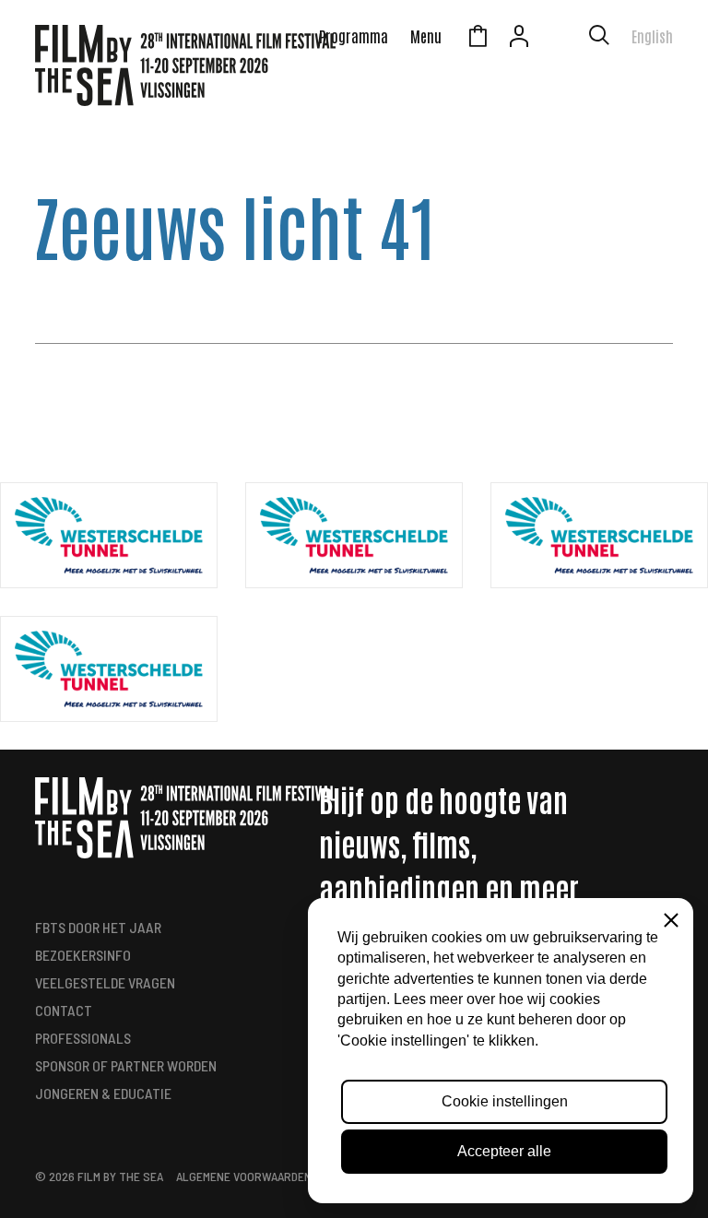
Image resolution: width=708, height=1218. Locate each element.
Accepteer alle (504, 1151)
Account (519, 39)
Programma (353, 36)
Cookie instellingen (505, 1101)
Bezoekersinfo (83, 955)
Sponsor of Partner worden (126, 1065)
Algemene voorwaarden (244, 1176)
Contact (63, 1010)
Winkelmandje (477, 39)
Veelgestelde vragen (105, 982)
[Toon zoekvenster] (599, 39)
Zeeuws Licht (560, 39)
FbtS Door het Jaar (98, 927)
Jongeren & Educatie (103, 1093)
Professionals (83, 1038)
